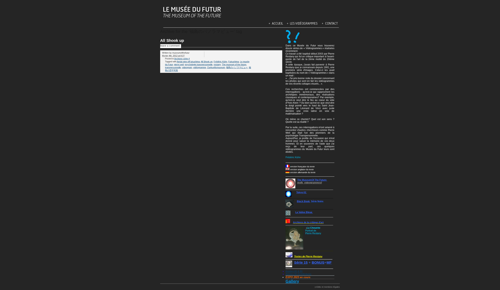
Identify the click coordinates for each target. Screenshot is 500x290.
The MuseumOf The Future (312, 180)
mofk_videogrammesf (309, 182)
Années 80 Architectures (298, 274)
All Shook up (172, 40)
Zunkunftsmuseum (216, 67)
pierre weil (179, 64)
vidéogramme (199, 67)
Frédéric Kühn (220, 61)
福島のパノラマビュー (237, 67)
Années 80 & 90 (294, 271)
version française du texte (302, 166)
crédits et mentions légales (327, 287)
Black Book (303, 201)
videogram (187, 67)
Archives (178, 58)
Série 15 (301, 262)
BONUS (318, 262)
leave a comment (170, 45)
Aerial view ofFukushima (188, 61)
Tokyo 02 (301, 192)
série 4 (186, 58)
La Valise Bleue (304, 212)
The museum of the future (234, 64)
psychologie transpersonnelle (198, 64)
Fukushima (233, 61)
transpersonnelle (173, 67)
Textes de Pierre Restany (308, 256)
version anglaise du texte (302, 169)
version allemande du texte (302, 172)
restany (217, 64)
